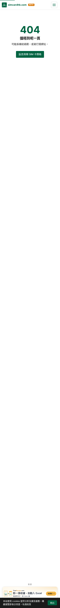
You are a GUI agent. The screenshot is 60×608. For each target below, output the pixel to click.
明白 (52, 603)
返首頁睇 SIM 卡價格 (30, 54)
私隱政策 (26, 604)
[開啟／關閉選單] (54, 5)
